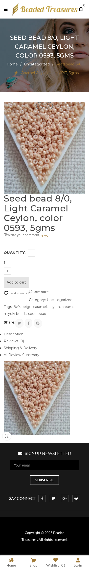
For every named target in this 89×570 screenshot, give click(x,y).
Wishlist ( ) (55, 565)
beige (26, 307)
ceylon (54, 307)
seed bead (37, 313)
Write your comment (23, 235)
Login (78, 565)
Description (13, 334)
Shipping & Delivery (20, 348)
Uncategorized (37, 64)
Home (12, 64)
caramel (40, 307)
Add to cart (16, 282)
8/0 (17, 307)
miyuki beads (15, 313)
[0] (81, 9)
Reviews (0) (14, 341)
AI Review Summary (21, 355)
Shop (33, 565)
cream (67, 307)
